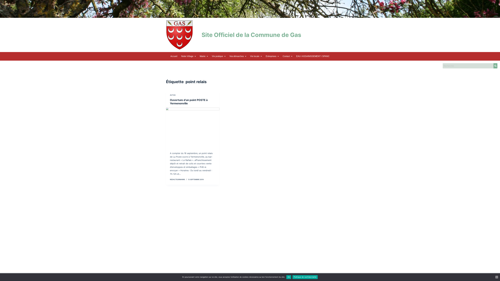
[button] (188, 56)
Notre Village (187, 56)
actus (173, 95)
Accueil (173, 56)
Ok (289, 277)
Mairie (202, 56)
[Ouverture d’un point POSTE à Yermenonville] (192, 128)
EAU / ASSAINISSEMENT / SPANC (313, 56)
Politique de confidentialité (305, 277)
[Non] (496, 277)
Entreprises (271, 56)
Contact (286, 56)
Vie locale (254, 56)
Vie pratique (217, 56)
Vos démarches (236, 56)
